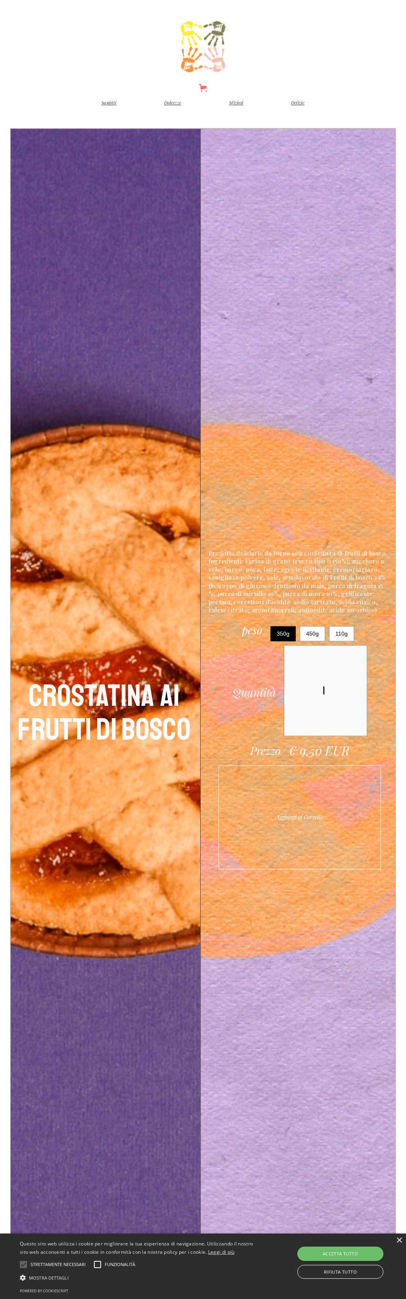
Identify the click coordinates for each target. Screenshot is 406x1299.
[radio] (283, 636)
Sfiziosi (236, 106)
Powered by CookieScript (44, 1290)
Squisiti (109, 106)
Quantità (254, 696)
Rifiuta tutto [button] (340, 1272)
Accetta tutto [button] (340, 1254)
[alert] (203, 1266)
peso (252, 634)
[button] (203, 91)
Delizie (297, 106)
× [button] (399, 1240)
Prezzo (265, 754)
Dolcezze (172, 106)
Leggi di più (221, 1252)
